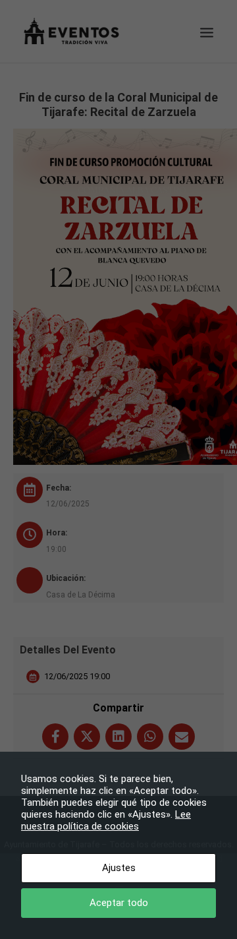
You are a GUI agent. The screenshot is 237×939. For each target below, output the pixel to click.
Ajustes (119, 868)
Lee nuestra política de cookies (106, 820)
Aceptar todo (119, 903)
